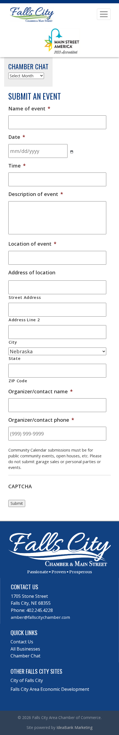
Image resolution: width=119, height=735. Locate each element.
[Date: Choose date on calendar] (72, 152)
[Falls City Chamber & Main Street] (32, 14)
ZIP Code (18, 380)
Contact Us (22, 642)
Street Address (25, 297)
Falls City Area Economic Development (50, 689)
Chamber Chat (25, 656)
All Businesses (25, 649)
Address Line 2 (24, 319)
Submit (17, 503)
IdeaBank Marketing (74, 727)
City (13, 342)
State (14, 358)
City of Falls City (27, 680)
